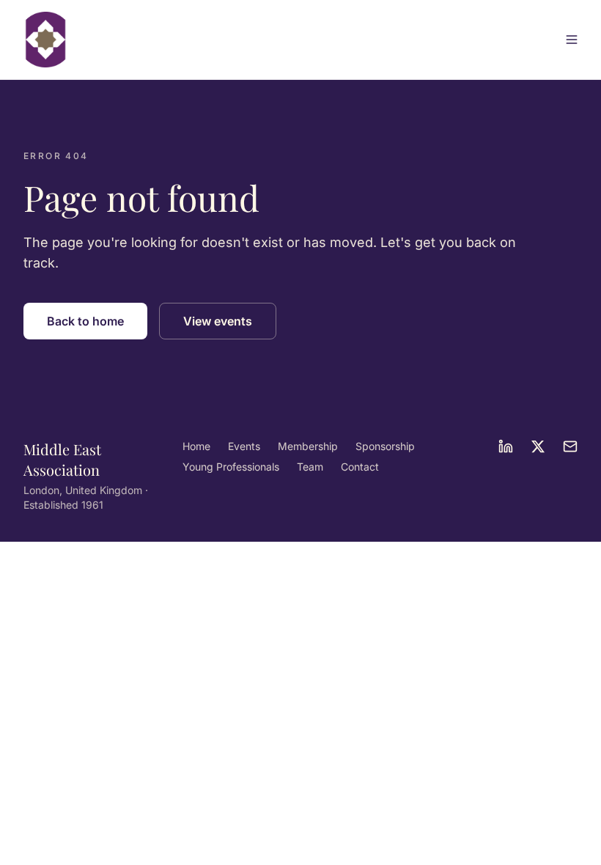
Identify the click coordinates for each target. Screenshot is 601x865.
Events (244, 446)
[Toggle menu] (571, 39)
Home (196, 446)
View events (217, 321)
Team (310, 466)
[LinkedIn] (505, 446)
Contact (360, 466)
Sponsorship (385, 446)
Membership (308, 446)
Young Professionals (230, 466)
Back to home (85, 321)
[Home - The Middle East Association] (45, 39)
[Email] (570, 446)
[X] (538, 446)
